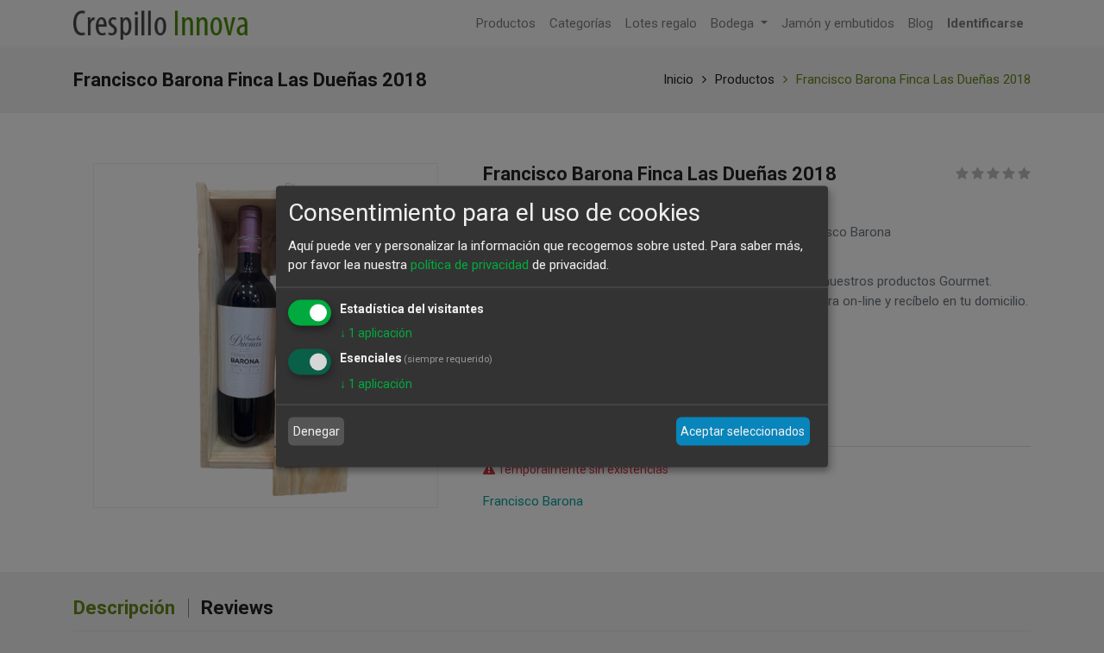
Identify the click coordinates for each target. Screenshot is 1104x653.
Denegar (316, 431)
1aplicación (376, 332)
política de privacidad (470, 265)
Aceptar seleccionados (743, 431)
